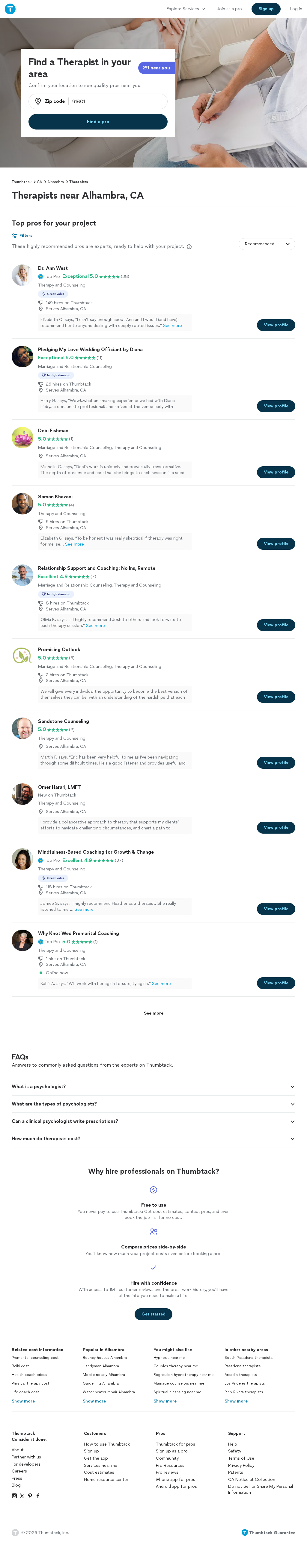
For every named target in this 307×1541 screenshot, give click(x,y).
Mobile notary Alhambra (104, 1375)
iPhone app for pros (175, 1479)
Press (17, 1478)
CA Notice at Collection (251, 1479)
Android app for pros (176, 1486)
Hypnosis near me (169, 1358)
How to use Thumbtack (107, 1444)
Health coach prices (29, 1375)
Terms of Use (241, 1458)
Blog (16, 1485)
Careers (19, 1471)
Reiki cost (20, 1366)
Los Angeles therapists (245, 1383)
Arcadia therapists (241, 1375)
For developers (26, 1464)
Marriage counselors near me (179, 1383)
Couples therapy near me (176, 1366)
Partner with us (26, 1457)
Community (167, 1458)
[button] (49, 276)
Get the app (96, 1458)
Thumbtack (21, 182)
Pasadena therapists (243, 1366)
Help (232, 1444)
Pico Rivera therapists (244, 1392)
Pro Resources (170, 1465)
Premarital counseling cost (35, 1358)
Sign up (91, 1451)
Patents (235, 1472)
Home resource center (106, 1479)
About (18, 1449)
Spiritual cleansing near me (177, 1392)
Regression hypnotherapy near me (183, 1375)
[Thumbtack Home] (10, 9)
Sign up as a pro (172, 1451)
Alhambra (55, 182)
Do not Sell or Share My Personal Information (260, 1489)
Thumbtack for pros (175, 1444)
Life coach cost (25, 1392)
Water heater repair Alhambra (109, 1392)
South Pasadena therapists (249, 1358)
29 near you (156, 68)
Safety (234, 1451)
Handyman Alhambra (101, 1366)
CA (39, 182)
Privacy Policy (241, 1465)
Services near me (100, 1465)
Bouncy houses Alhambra (105, 1358)
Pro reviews (167, 1472)
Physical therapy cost (30, 1383)
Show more (23, 1401)
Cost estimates (99, 1472)
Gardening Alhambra (101, 1383)
